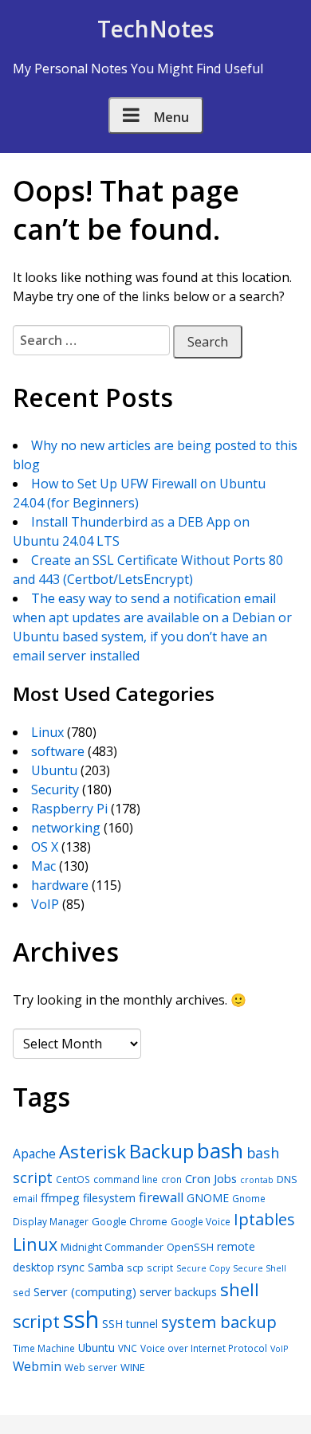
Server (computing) (84, 1291)
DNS (287, 1179)
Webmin (37, 1366)
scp (135, 1267)
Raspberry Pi (69, 808)
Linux (47, 732)
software (58, 751)
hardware (60, 885)
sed (21, 1292)
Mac (43, 866)
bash (220, 1150)
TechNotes (155, 29)
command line (125, 1179)
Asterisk (92, 1151)
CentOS (73, 1179)
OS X (44, 847)
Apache (34, 1153)
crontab (257, 1179)
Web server (91, 1367)
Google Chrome (129, 1221)
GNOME (208, 1197)
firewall (161, 1197)
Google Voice (200, 1221)
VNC (127, 1348)
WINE (132, 1367)
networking (65, 827)
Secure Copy (203, 1268)
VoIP (45, 904)
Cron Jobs (211, 1178)
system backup (219, 1322)
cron (171, 1179)
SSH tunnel (130, 1323)
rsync (71, 1267)
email (25, 1198)
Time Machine (44, 1348)
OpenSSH (190, 1247)
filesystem (109, 1197)
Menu (171, 117)
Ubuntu (54, 770)
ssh (81, 1319)
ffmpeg (60, 1197)
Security (55, 789)
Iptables (264, 1219)
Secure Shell (259, 1268)
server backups (178, 1291)
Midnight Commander (112, 1247)
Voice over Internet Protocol (203, 1348)
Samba (106, 1267)
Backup (161, 1151)
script (160, 1267)
